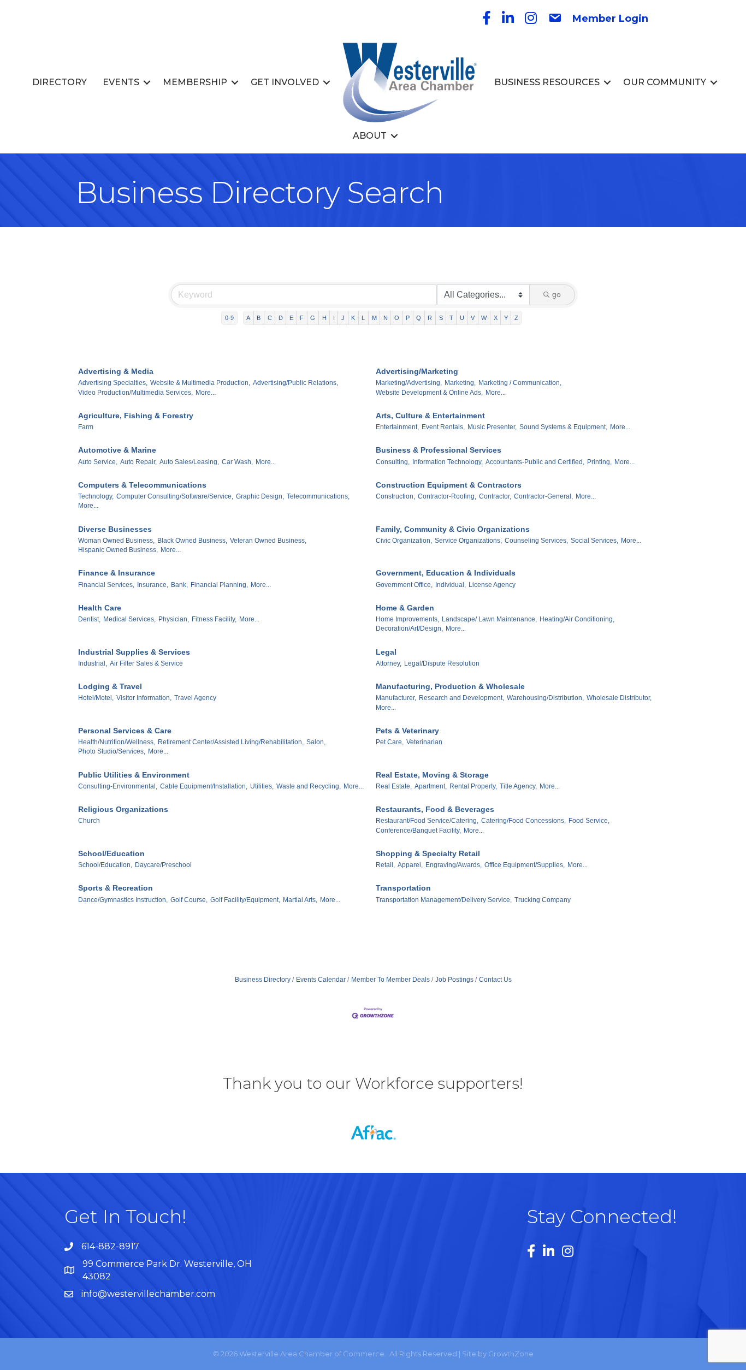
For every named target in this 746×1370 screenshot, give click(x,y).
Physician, (173, 619)
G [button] (312, 318)
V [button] (473, 318)
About (370, 136)
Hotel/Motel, (96, 698)
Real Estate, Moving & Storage (432, 774)
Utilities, (262, 786)
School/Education (111, 853)
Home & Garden (405, 607)
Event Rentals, (443, 427)
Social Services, (594, 540)
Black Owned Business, (192, 540)
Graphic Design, (260, 496)
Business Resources (547, 82)
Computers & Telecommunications (142, 485)
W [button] (484, 318)
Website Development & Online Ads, (429, 392)
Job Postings (454, 979)
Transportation (403, 887)
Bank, (179, 585)
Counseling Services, (536, 540)
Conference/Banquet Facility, (418, 830)
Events (121, 82)
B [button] (258, 318)
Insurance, (152, 585)
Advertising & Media (115, 371)
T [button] (451, 318)
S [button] (441, 318)
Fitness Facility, (214, 619)
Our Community (664, 82)
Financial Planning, (219, 585)
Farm (85, 427)
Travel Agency (195, 698)
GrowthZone (511, 1353)
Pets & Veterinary (407, 730)
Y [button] (506, 318)
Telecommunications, (318, 496)
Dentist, (89, 619)
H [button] (324, 318)
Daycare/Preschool (163, 865)
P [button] (408, 318)
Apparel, (410, 865)
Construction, (395, 496)
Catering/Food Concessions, (523, 821)
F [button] (302, 318)
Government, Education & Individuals (446, 572)
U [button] (462, 318)
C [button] (270, 318)
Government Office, (404, 585)
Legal (386, 652)
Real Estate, (394, 786)
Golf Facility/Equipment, (245, 900)
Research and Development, (461, 698)
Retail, (385, 865)
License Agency (492, 585)
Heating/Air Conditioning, (577, 619)
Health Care (99, 607)
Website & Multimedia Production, (200, 383)
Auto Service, (97, 462)
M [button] (374, 318)
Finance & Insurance (116, 572)
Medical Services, (129, 619)
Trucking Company (542, 900)
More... (206, 392)
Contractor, (495, 496)
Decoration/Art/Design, (409, 628)
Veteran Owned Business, (268, 540)
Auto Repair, (138, 462)
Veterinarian (424, 742)
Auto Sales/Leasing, (189, 462)
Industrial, (92, 663)
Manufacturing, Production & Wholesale (450, 686)
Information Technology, (447, 462)
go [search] (556, 294)
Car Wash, (237, 462)
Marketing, (460, 383)
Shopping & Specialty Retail (428, 853)
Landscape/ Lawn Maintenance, (489, 619)
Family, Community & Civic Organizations (453, 529)
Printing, (599, 462)
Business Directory (263, 979)
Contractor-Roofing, (447, 496)
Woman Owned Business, (116, 540)
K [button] (353, 318)
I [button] (334, 318)
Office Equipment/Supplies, (524, 865)
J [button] (343, 318)
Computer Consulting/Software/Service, (174, 496)
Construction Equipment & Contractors (449, 485)
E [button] (291, 318)
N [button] (385, 318)
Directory (59, 82)
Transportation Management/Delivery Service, (444, 900)
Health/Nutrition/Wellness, (116, 742)
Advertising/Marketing (417, 371)
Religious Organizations (123, 809)
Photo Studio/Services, (111, 751)
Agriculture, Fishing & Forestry (135, 415)
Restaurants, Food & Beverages (435, 809)
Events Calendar (321, 979)
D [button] (281, 318)
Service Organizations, (468, 540)
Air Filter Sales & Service (146, 663)
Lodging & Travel (110, 686)
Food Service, (589, 821)
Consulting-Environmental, (117, 786)
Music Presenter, (492, 427)
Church (89, 821)
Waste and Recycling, (308, 786)
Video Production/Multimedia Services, (135, 392)
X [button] (496, 318)
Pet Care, (390, 742)
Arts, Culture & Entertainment (430, 415)
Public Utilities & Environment (134, 774)
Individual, (450, 585)
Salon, (315, 742)
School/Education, (105, 865)
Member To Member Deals (390, 979)
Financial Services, (106, 585)
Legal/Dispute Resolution (441, 663)
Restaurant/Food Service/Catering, (427, 821)
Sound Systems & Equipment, (563, 427)
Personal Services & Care (124, 730)
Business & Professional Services (438, 450)
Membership (195, 82)
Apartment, (431, 786)
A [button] (248, 318)
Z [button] (516, 318)
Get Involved (285, 82)
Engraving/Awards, (453, 865)
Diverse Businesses (115, 529)
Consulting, (393, 462)
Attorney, (388, 663)
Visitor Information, (143, 698)
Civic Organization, (404, 540)
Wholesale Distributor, (619, 698)
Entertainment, (397, 427)
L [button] (363, 318)
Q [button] (418, 318)
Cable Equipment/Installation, (203, 786)
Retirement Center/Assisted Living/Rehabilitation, (231, 742)
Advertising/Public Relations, (295, 383)
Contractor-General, (543, 496)
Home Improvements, (407, 619)
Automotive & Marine (117, 450)
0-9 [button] (229, 318)
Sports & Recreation (115, 887)
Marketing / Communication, (519, 383)
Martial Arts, (300, 900)
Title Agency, (518, 786)
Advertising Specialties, (112, 383)
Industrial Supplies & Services (134, 652)
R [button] (430, 318)
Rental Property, (473, 786)
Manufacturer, (396, 698)
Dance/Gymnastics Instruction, (123, 900)
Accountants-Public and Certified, (535, 462)
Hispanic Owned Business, (118, 550)
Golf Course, (189, 900)
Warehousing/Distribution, (545, 698)
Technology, (96, 496)
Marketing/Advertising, (409, 383)
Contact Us (495, 979)
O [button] (396, 318)
